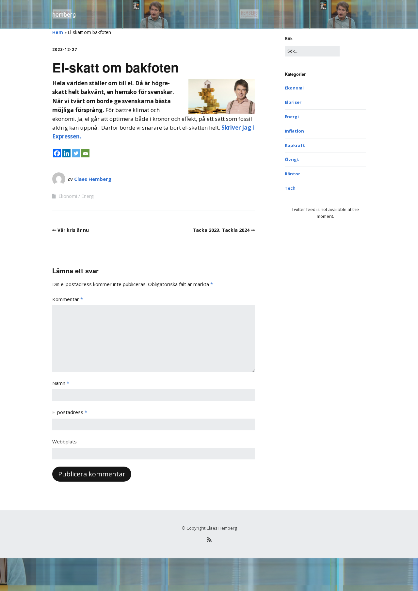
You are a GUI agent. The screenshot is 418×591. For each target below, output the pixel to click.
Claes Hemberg (92, 179)
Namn (60, 383)
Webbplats (64, 441)
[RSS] (208, 539)
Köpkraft (295, 145)
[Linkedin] (66, 153)
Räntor (292, 174)
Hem (57, 32)
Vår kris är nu (73, 230)
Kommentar (67, 299)
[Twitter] (76, 153)
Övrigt (292, 159)
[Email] (85, 153)
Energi (87, 196)
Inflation (294, 131)
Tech (290, 188)
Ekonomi (67, 196)
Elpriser (293, 102)
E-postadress (69, 412)
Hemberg (64, 14)
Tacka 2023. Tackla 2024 (221, 230)
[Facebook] (57, 153)
